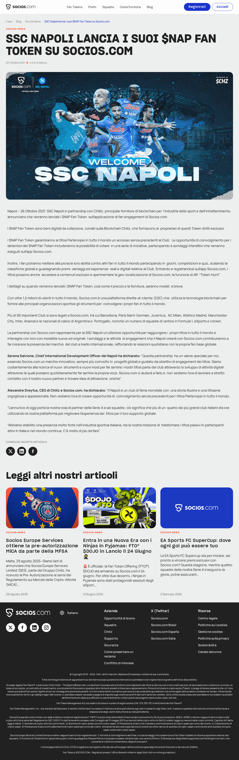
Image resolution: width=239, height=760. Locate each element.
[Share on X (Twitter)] (10, 451)
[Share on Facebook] (32, 451)
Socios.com (159, 618)
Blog (150, 7)
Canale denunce (209, 652)
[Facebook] (22, 627)
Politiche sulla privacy (213, 638)
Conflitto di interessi (119, 663)
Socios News (33, 21)
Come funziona (130, 7)
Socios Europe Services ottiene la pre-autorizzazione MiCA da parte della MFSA (42, 546)
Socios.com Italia (163, 638)
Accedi (222, 6)
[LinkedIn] (34, 627)
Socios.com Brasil (163, 625)
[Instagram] (46, 627)
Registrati (197, 6)
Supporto (111, 638)
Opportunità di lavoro (119, 618)
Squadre (108, 7)
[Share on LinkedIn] (21, 451)
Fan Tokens (74, 7)
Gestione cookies (210, 632)
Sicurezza (111, 645)
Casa (9, 21)
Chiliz (108, 632)
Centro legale (208, 618)
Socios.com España (165, 632)
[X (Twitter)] (10, 627)
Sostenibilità (207, 645)
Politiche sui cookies (212, 625)
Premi (92, 7)
